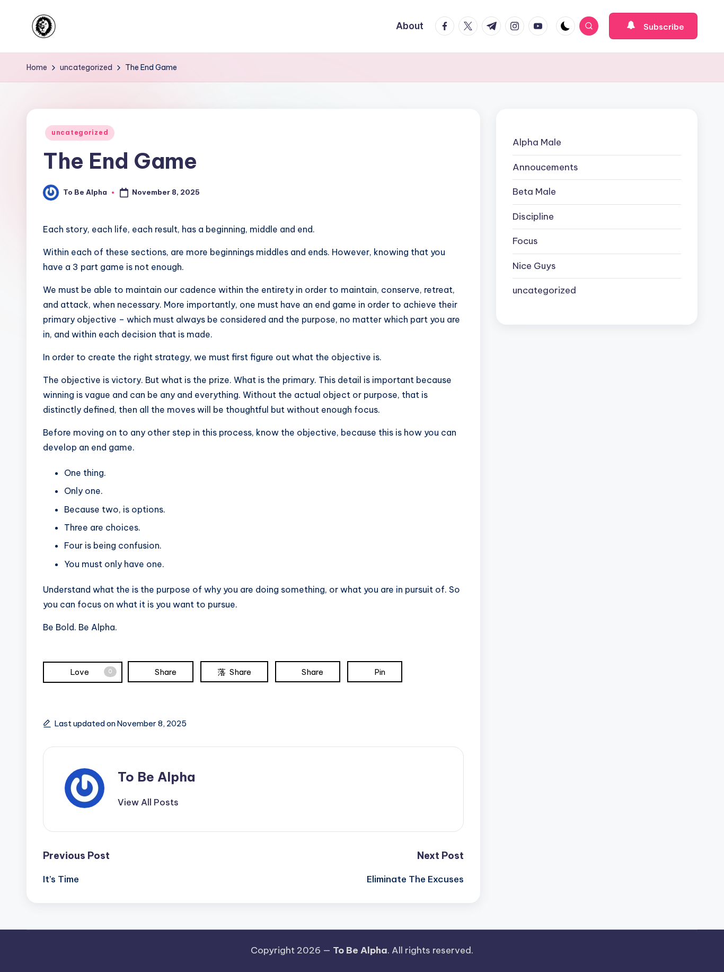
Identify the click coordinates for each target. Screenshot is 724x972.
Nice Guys (534, 266)
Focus (525, 241)
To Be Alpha (156, 777)
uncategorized (79, 132)
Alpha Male (537, 142)
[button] (653, 26)
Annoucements (545, 167)
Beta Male (534, 191)
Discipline (533, 216)
